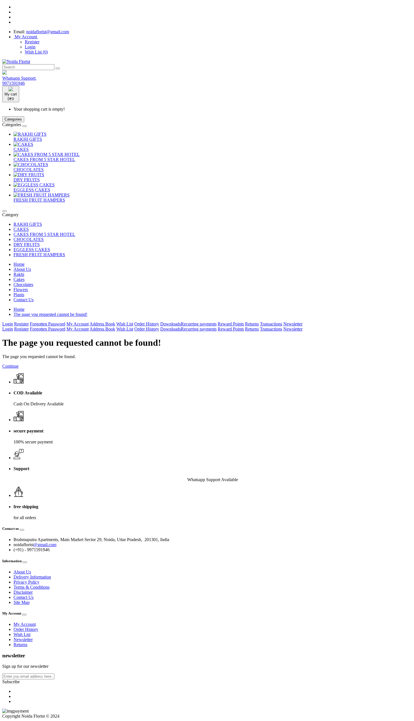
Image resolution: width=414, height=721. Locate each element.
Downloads (170, 324)
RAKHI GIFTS (28, 139)
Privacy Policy (26, 582)
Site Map (22, 602)
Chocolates (23, 284)
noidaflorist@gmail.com (47, 31)
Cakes (19, 279)
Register (32, 41)
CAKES (21, 149)
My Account (77, 324)
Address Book (102, 324)
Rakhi (19, 274)
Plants (19, 294)
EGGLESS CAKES (32, 189)
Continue (10, 366)
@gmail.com (45, 544)
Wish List (124, 324)
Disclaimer (23, 592)
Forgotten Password (47, 324)
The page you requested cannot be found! (50, 314)
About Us (22, 269)
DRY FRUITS (27, 179)
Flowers (21, 289)
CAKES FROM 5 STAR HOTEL (44, 159)
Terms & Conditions (32, 587)
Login (30, 46)
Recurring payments (199, 324)
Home (19, 264)
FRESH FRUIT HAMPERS (39, 200)
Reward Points (231, 324)
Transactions (271, 324)
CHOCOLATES (29, 169)
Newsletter (292, 324)
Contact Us (24, 299)
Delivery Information (32, 577)
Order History (146, 324)
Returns (252, 324)
